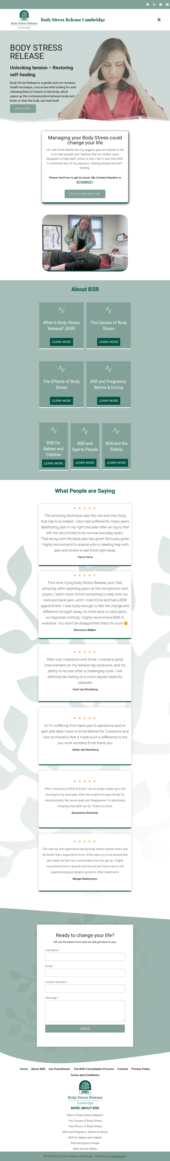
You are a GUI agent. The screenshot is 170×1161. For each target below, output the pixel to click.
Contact (122, 1069)
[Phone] (161, 4)
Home (24, 1069)
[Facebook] (148, 4)
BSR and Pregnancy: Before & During (85, 1132)
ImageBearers (117, 1156)
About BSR (38, 1069)
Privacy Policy (140, 1069)
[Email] (167, 4)
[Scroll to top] (161, 1152)
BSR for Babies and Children (85, 1137)
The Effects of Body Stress (85, 1126)
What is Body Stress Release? (85, 1115)
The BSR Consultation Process (94, 1069)
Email (49, 966)
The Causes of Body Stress (85, 1120)
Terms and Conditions (85, 1075)
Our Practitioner (59, 1069)
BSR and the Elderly (85, 1148)
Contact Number (56, 982)
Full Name (52, 950)
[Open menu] (159, 19)
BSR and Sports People (85, 1143)
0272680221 (84, 182)
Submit (85, 1028)
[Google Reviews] (154, 4)
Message (52, 997)
